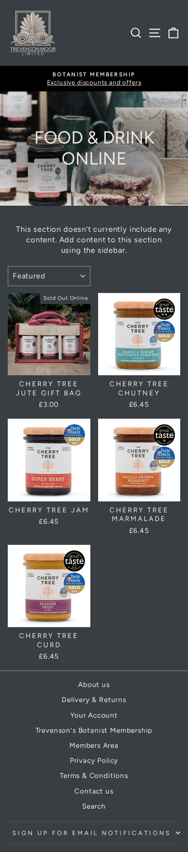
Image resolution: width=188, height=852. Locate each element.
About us (94, 684)
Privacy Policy (94, 760)
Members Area (94, 745)
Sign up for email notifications (91, 832)
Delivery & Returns (94, 699)
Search (94, 806)
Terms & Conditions (94, 775)
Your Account (94, 715)
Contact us (93, 791)
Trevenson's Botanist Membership (94, 730)
